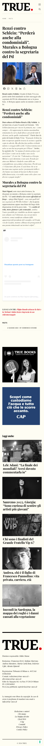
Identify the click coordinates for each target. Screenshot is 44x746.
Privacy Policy (22, 727)
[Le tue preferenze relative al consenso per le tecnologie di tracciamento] (40, 742)
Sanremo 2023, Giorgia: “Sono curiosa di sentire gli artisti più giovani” (22, 505)
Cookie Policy (22, 729)
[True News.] (17, 6)
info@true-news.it (9, 701)
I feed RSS (22, 719)
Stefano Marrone (31, 661)
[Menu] (40, 4)
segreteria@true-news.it (27, 686)
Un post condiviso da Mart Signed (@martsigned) (22, 297)
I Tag (22, 721)
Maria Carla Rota (24, 663)
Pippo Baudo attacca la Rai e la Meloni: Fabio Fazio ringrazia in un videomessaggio (21, 312)
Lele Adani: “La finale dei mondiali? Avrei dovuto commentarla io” (20, 468)
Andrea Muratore (9, 663)
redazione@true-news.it (18, 676)
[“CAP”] (21, 406)
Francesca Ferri (17, 661)
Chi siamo (22, 714)
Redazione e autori (21, 711)
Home (4, 18)
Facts (11, 18)
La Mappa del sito (22, 716)
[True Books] (20, 381)
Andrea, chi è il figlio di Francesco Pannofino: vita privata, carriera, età (21, 576)
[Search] (39, 9)
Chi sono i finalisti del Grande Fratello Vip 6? (18, 541)
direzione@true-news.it (11, 679)
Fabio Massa (24, 656)
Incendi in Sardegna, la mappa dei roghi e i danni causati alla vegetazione (21, 613)
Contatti (22, 724)
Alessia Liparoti (13, 666)
